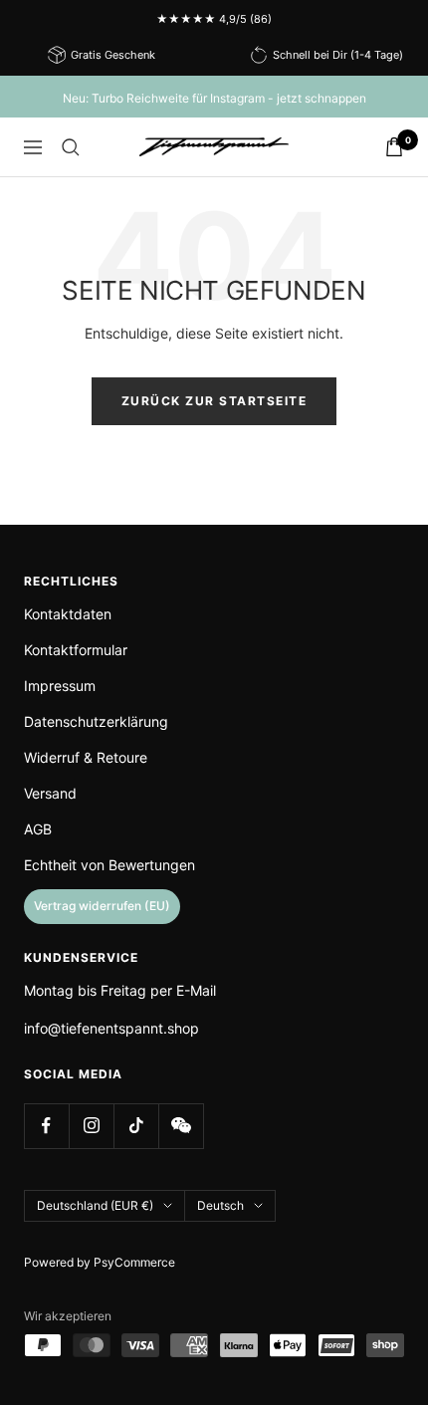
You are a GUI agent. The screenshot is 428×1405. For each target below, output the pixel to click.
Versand (50, 793)
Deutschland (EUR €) (95, 1205)
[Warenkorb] (394, 146)
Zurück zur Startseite (214, 400)
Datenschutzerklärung (96, 721)
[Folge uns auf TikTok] (135, 1125)
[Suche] (71, 147)
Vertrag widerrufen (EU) (102, 905)
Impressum (60, 685)
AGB (38, 828)
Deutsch (220, 1205)
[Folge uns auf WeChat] (180, 1125)
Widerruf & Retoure (85, 757)
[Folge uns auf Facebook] (46, 1125)
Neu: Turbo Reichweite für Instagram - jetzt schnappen (214, 98)
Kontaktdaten (67, 613)
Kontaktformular (75, 649)
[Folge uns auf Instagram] (91, 1125)
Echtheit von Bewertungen (109, 864)
